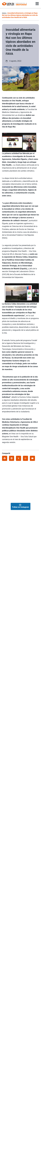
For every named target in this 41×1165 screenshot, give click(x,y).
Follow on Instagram (20, 507)
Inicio (4, 13)
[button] (4, 458)
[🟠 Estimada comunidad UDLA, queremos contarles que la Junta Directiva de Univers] (27, 496)
